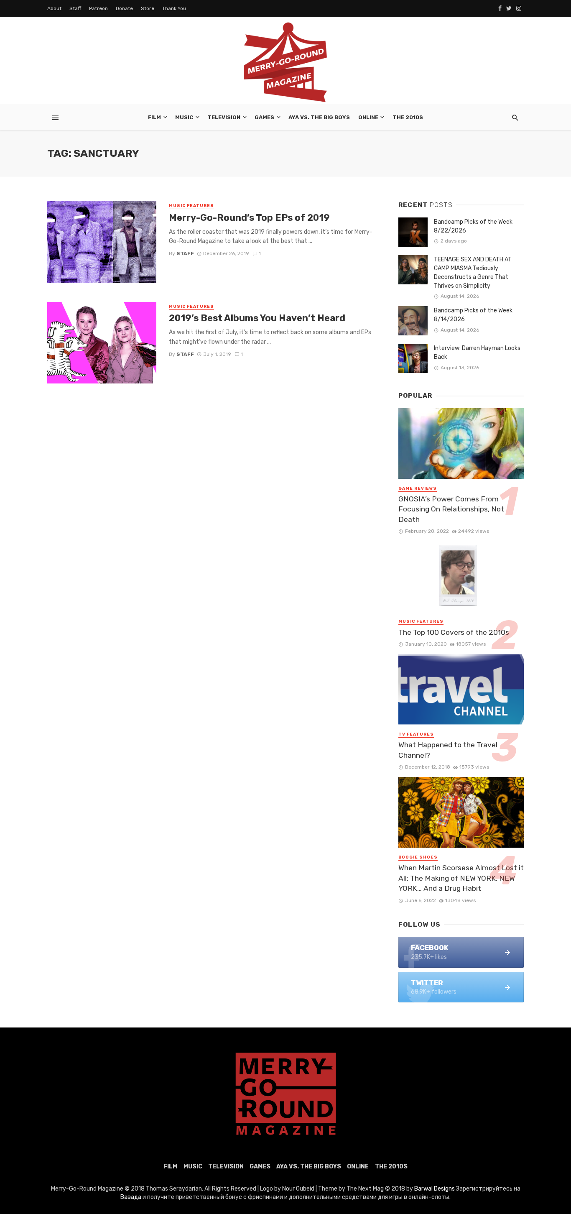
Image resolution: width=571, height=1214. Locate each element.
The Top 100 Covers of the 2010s (453, 632)
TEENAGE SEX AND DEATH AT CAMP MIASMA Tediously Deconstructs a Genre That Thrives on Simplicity (473, 272)
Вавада (130, 1197)
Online (368, 117)
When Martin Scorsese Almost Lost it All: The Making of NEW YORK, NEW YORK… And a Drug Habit (461, 878)
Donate (124, 8)
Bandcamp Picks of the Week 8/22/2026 (473, 226)
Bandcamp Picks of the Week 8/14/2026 (473, 315)
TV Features (416, 734)
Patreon (98, 8)
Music (184, 117)
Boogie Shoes (418, 857)
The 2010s (408, 117)
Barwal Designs (435, 1188)
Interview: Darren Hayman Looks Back (477, 352)
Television (223, 117)
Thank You (174, 8)
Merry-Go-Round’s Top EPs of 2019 (249, 217)
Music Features (191, 205)
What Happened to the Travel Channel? (447, 750)
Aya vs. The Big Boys (319, 117)
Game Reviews (417, 488)
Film (154, 117)
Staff (75, 8)
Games (264, 117)
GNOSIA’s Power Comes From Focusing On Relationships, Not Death (451, 509)
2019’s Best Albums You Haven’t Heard (257, 318)
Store (147, 8)
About (54, 8)
